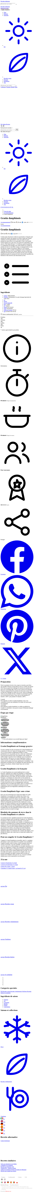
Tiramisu (8, 87)
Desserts (6, 80)
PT (10, 207)
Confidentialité (11, 1177)
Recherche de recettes (5, 8)
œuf (5, 304)
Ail (4, 1001)
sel (4, 300)
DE (7, 207)
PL (12, 207)
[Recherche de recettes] (2, 126)
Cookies (20, 1177)
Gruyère (6, 297)
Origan (5, 1005)
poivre (5, 301)
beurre (5, 307)
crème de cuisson (8, 310)
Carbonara (3, 87)
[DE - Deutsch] (8, 1182)
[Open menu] (3, 126)
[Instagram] (5, 1180)
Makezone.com (8, 1191)
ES (9, 207)
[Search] (17, 130)
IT (1, 207)
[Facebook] (2, 1180)
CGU (26, 1177)
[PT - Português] (14, 1182)
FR (5, 207)
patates (5, 295)
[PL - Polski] (17, 1182)
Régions (6, 14)
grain (5, 308)
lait (4, 311)
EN (3, 207)
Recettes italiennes (5, 1)
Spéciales (6, 15)
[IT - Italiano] (2, 1182)
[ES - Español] (11, 1182)
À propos (3, 1177)
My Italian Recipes (5, 124)
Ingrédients (6, 81)
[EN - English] (5, 1182)
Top (5, 82)
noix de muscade (8, 303)
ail (4, 305)
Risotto (12, 87)
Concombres (7, 1007)
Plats (5, 12)
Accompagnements (5, 222)
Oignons (6, 999)
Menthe (6, 1004)
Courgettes (6, 1002)
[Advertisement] (17, 106)
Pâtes (16, 87)
